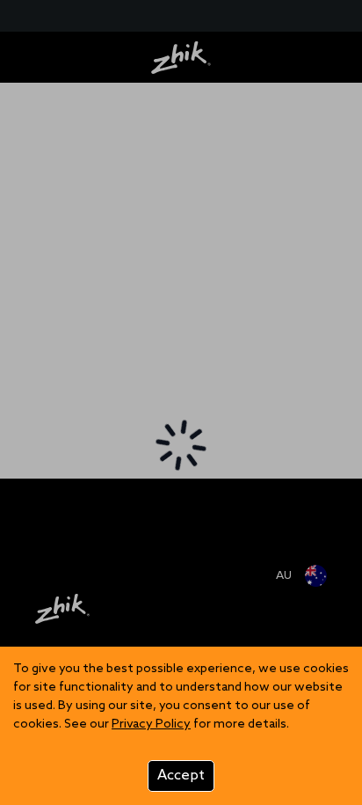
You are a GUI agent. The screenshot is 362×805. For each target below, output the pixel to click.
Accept (181, 775)
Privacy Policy (151, 724)
